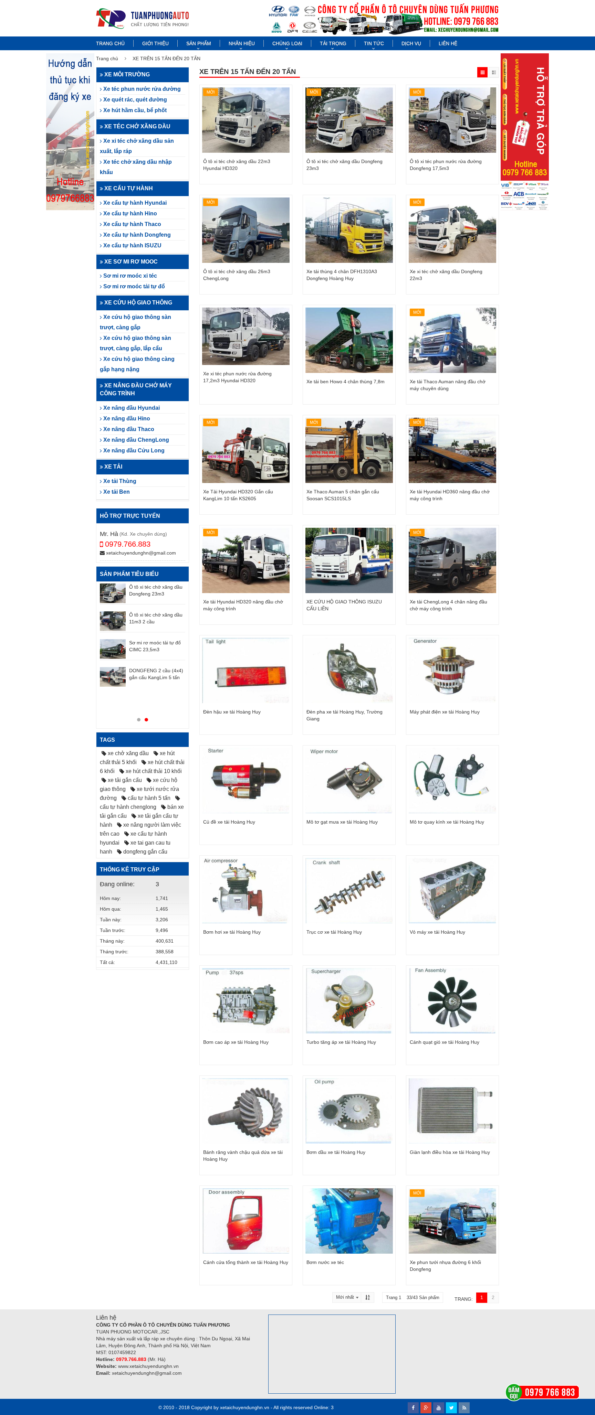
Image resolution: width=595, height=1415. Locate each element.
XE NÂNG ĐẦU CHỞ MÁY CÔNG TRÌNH (136, 389)
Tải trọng (333, 43)
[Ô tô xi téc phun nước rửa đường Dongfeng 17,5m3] (452, 120)
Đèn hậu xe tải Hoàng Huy (232, 712)
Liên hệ (448, 43)
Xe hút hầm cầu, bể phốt (134, 110)
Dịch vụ (411, 43)
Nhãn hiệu (242, 43)
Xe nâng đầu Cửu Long (133, 450)
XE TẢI (112, 467)
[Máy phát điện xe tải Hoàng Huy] (452, 670)
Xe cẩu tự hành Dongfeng (136, 235)
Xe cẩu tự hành (128, 188)
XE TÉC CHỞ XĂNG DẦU (136, 126)
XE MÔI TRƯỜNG (126, 74)
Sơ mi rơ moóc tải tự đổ (133, 286)
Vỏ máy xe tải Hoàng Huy (437, 932)
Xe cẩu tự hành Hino (129, 213)
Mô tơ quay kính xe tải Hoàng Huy (447, 822)
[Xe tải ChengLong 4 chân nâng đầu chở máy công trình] (452, 560)
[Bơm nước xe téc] (349, 1221)
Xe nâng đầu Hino (126, 418)
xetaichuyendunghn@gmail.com (140, 553)
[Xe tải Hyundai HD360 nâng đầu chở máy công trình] (452, 450)
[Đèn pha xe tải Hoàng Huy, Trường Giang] (349, 670)
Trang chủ (110, 43)
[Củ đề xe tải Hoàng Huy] (246, 780)
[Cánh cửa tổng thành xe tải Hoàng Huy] (246, 1221)
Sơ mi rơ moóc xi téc (129, 276)
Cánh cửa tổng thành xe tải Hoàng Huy (245, 1262)
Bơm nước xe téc (325, 1262)
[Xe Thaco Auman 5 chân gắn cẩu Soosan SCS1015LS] (349, 450)
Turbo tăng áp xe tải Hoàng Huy (341, 1042)
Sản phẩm (198, 43)
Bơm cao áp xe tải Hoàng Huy (236, 1042)
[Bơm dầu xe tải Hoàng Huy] (349, 1111)
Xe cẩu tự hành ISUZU (131, 245)
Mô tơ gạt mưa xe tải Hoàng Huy (342, 822)
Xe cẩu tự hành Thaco (131, 224)
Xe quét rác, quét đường (134, 100)
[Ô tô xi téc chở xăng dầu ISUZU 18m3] (113, 621)
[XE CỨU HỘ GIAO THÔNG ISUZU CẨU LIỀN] (349, 560)
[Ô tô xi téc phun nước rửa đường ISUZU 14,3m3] (113, 648)
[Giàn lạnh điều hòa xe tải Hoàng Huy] (452, 1111)
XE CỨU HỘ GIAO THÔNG (137, 302)
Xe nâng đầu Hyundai (131, 408)
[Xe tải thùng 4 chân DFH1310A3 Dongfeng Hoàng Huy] (349, 230)
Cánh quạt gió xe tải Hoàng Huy (444, 1042)
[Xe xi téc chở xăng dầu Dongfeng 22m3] (452, 230)
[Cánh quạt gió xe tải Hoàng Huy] (452, 1000)
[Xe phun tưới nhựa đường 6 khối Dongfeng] (452, 1221)
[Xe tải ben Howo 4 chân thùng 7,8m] (349, 340)
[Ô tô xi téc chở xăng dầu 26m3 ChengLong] (246, 230)
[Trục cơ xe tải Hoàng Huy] (349, 890)
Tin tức (374, 43)
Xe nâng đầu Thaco (128, 429)
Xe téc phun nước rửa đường (141, 89)
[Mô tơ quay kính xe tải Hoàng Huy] (452, 780)
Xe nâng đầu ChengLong (135, 440)
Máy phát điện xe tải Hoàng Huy (445, 712)
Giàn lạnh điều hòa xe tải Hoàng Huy (450, 1152)
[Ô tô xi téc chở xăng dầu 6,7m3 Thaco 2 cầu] (113, 704)
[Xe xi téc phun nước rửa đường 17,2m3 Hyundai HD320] (246, 336)
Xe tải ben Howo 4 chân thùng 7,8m (345, 381)
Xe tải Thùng (119, 481)
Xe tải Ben (116, 492)
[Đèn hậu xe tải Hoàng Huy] (246, 670)
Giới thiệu (155, 43)
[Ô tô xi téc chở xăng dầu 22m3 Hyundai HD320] (246, 120)
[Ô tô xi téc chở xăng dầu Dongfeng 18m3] (113, 676)
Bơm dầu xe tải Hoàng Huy (335, 1152)
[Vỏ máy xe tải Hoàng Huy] (452, 890)
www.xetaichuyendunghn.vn (148, 1366)
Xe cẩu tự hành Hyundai (134, 203)
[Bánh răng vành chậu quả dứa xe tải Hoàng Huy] (246, 1111)
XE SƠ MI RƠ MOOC (130, 262)
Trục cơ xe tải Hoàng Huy (334, 932)
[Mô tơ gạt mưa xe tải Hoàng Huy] (349, 780)
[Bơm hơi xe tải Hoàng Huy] (246, 890)
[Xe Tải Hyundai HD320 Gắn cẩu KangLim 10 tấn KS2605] (246, 450)
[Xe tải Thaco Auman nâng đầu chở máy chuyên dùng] (452, 340)
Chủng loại (287, 43)
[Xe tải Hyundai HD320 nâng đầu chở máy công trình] (246, 560)
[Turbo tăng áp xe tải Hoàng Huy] (349, 1000)
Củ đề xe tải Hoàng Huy (229, 822)
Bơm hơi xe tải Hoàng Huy (232, 932)
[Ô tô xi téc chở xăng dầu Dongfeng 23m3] (349, 120)
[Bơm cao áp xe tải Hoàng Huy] (246, 1000)
